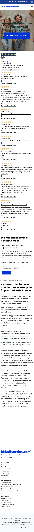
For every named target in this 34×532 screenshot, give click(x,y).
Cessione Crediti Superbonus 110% (12, 485)
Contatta (6, 273)
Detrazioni (4, 500)
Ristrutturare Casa (7, 498)
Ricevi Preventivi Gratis (17, 35)
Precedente (5, 70)
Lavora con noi (5, 507)
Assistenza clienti (6, 469)
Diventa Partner (6, 483)
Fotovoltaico (5, 473)
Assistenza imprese (7, 487)
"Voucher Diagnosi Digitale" (21, 527)
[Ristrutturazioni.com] (10, 6)
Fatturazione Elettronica (9, 489)
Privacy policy (5, 524)
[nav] (31, 6)
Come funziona (6, 467)
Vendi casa (4, 475)
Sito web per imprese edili (9, 491)
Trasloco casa (5, 471)
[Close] (32, 2)
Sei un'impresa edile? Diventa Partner (16, 2)
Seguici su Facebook (7, 505)
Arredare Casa (6, 502)
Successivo (14, 70)
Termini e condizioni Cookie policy (19, 524)
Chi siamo (4, 465)
